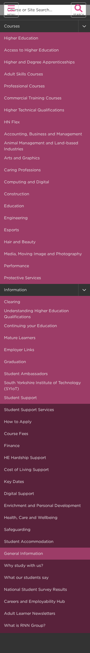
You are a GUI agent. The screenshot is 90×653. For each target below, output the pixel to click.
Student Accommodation (29, 541)
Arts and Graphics (22, 158)
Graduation (15, 361)
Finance (12, 445)
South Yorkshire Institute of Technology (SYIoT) (42, 385)
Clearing (12, 301)
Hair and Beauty (20, 241)
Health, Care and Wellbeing (31, 517)
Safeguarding (17, 529)
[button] (84, 26)
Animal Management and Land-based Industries (41, 146)
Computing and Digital (26, 182)
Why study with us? (23, 565)
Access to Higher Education (31, 50)
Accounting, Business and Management (43, 134)
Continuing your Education (30, 325)
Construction (16, 194)
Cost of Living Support (26, 469)
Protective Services (22, 277)
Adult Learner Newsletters (29, 613)
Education (14, 206)
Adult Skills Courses (23, 74)
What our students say (26, 577)
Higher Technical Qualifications (34, 110)
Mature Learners (20, 337)
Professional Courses (24, 86)
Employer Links (19, 349)
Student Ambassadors (26, 373)
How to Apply (18, 421)
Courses (12, 26)
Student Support (20, 397)
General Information (23, 553)
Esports (11, 229)
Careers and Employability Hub (34, 601)
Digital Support (19, 493)
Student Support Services (29, 409)
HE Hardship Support (25, 457)
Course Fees (16, 433)
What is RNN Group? (25, 625)
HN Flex (12, 122)
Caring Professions (22, 170)
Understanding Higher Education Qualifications (36, 313)
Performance (16, 265)
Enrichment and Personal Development (42, 505)
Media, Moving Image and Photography (43, 253)
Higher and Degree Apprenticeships (39, 62)
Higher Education (21, 38)
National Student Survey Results (35, 589)
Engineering (16, 218)
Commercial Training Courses (33, 98)
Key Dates (14, 481)
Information (15, 289)
